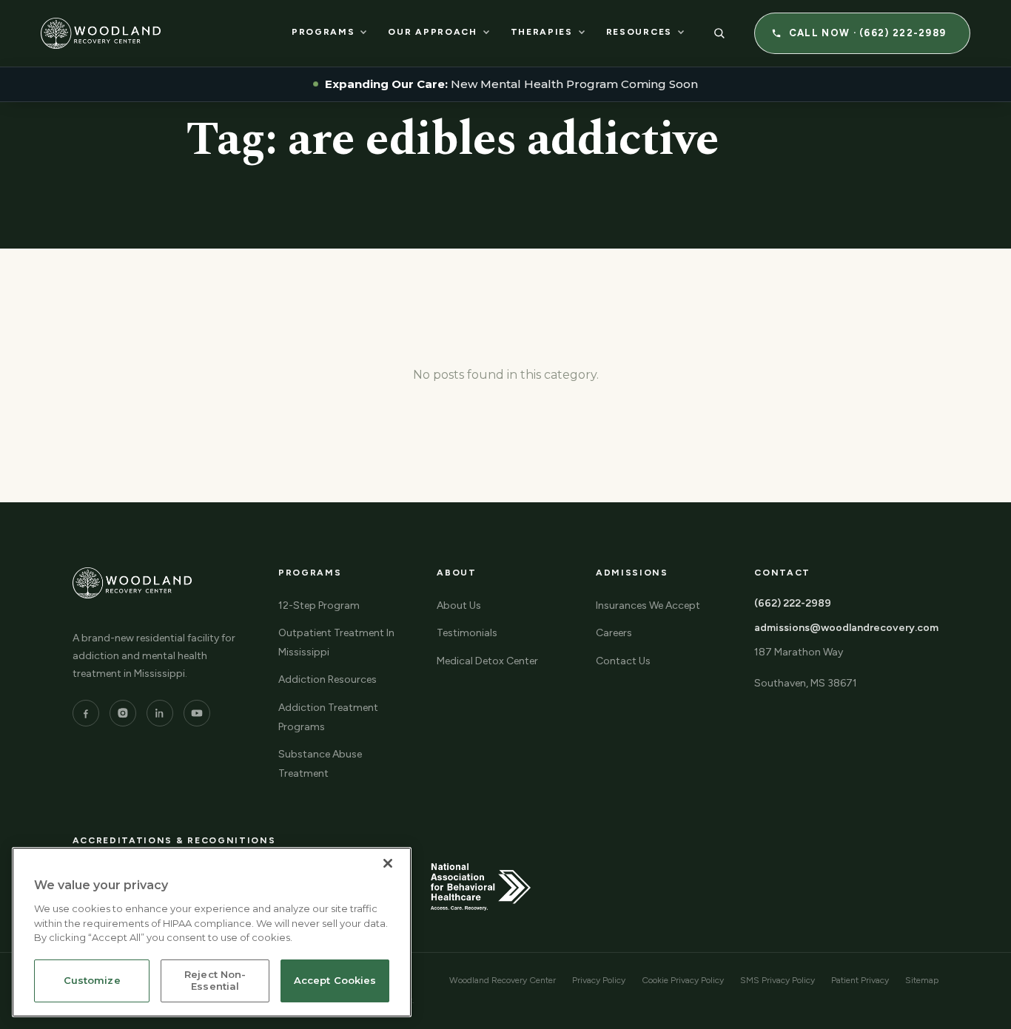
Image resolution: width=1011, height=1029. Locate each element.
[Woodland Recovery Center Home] (101, 33)
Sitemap (921, 980)
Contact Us (623, 661)
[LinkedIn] (160, 713)
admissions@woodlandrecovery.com (846, 627)
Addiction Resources (327, 679)
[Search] (719, 33)
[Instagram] (123, 713)
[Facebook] (86, 713)
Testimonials (467, 633)
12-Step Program (319, 605)
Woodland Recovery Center (502, 980)
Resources (639, 32)
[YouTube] (197, 713)
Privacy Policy (598, 980)
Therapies (542, 32)
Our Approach (432, 32)
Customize (92, 981)
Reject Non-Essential (215, 981)
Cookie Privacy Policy (683, 980)
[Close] (388, 863)
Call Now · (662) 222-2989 (868, 32)
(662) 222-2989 (792, 603)
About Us (459, 605)
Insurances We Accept (648, 605)
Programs (323, 32)
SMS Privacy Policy (777, 980)
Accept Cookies (335, 981)
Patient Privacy (860, 980)
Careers (614, 633)
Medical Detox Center (487, 661)
